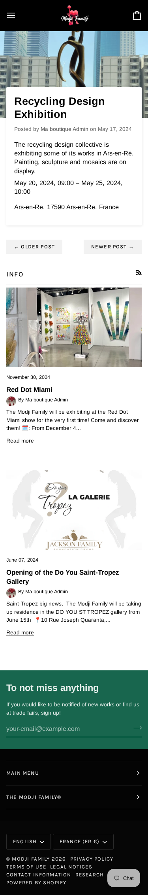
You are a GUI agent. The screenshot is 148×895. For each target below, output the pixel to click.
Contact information (38, 875)
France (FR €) (79, 841)
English (25, 841)
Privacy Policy (92, 859)
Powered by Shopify (36, 883)
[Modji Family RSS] (139, 272)
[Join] (135, 727)
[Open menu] (18, 15)
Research (89, 875)
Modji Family (31, 859)
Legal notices (71, 867)
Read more (20, 441)
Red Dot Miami (29, 390)
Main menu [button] (22, 773)
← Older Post (34, 247)
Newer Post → (112, 247)
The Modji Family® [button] (33, 797)
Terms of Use (26, 867)
